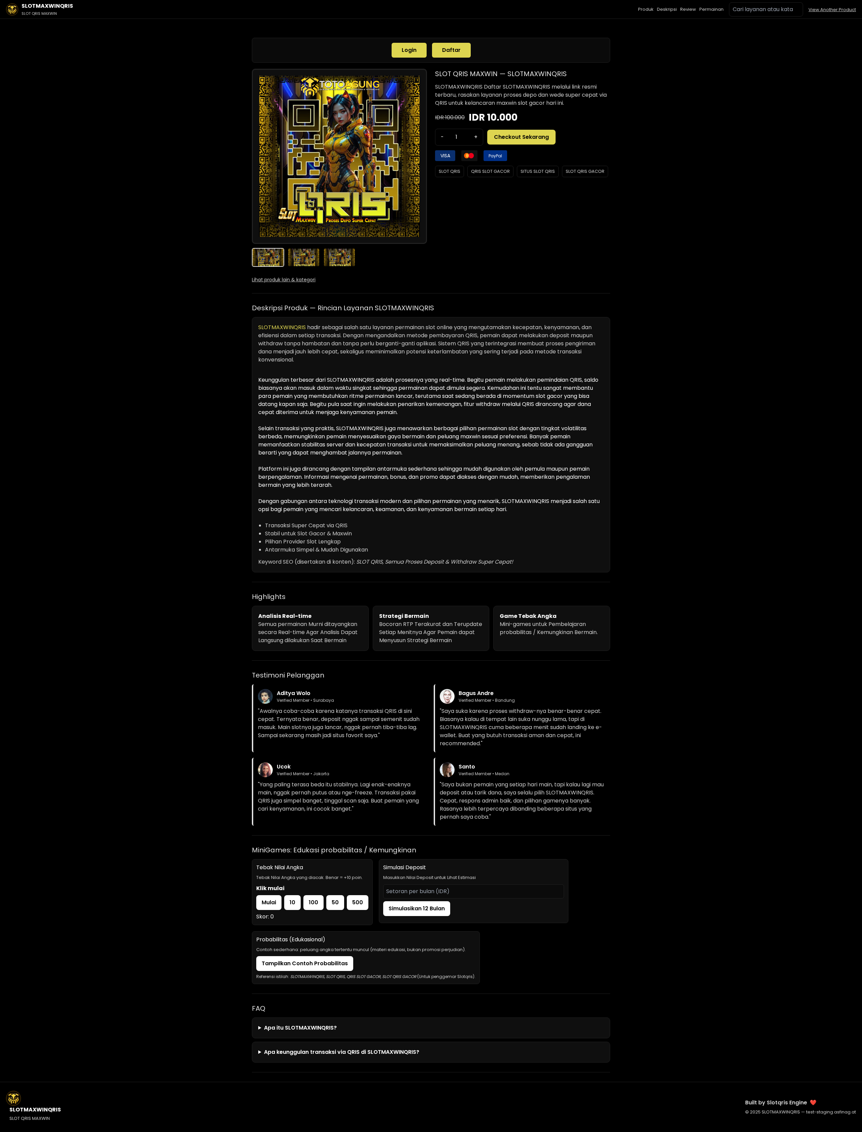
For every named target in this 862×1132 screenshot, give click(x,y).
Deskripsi (667, 9)
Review (688, 9)
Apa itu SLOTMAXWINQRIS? (300, 1028)
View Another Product (832, 9)
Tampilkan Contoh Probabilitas (305, 963)
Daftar (451, 50)
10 (292, 902)
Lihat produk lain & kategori (284, 279)
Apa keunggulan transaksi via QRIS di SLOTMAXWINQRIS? (341, 1052)
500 (357, 902)
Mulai (269, 902)
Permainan (711, 9)
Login (409, 50)
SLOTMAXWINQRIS (459, 87)
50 (335, 902)
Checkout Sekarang (521, 137)
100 (313, 902)
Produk (646, 9)
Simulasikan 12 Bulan (417, 908)
